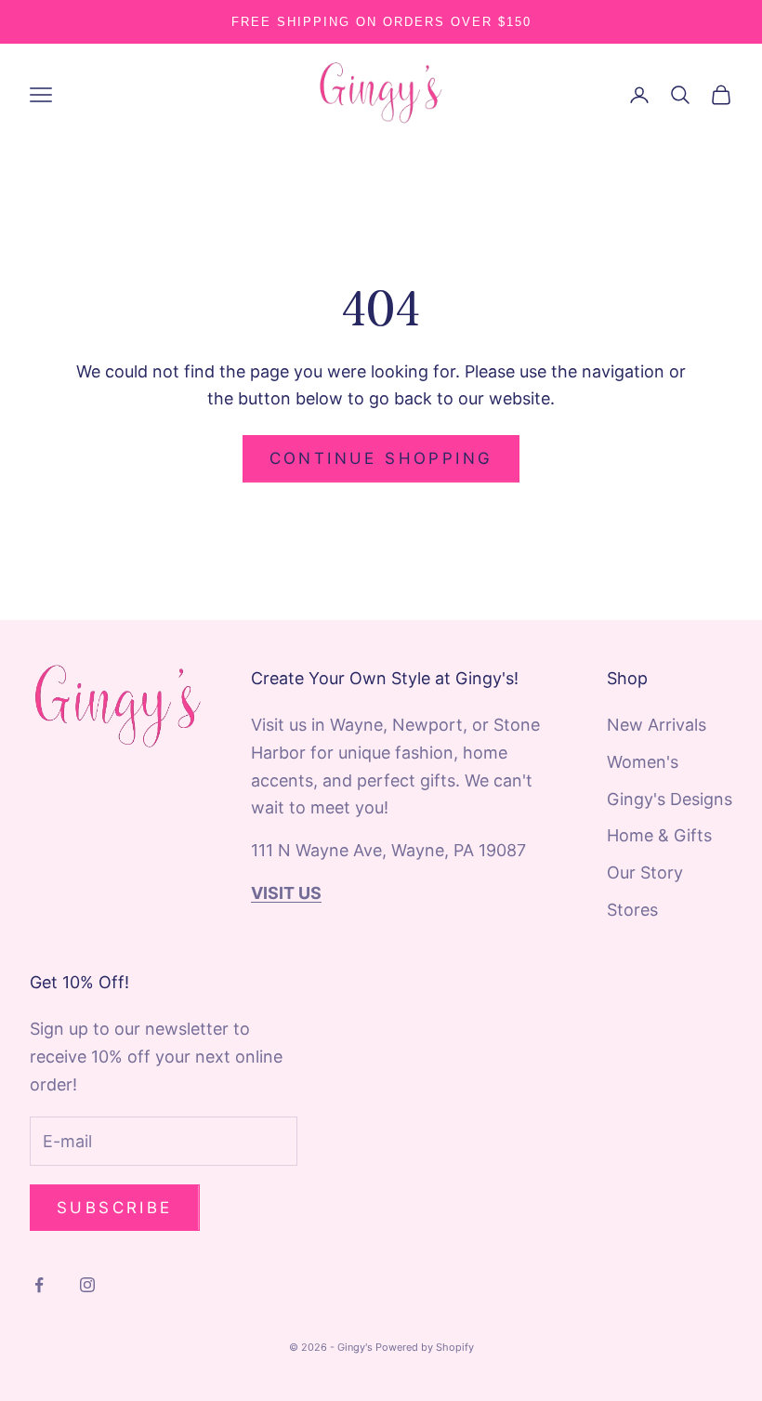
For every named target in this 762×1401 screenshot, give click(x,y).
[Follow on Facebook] (39, 1284)
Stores (632, 909)
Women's (642, 762)
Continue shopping (381, 458)
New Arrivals (656, 724)
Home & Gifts (659, 835)
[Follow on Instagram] (87, 1284)
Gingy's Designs (669, 799)
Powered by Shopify (424, 1347)
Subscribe (115, 1207)
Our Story (645, 872)
